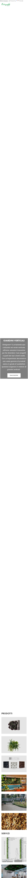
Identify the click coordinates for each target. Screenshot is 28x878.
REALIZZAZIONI (14, 375)
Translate (21, 1)
